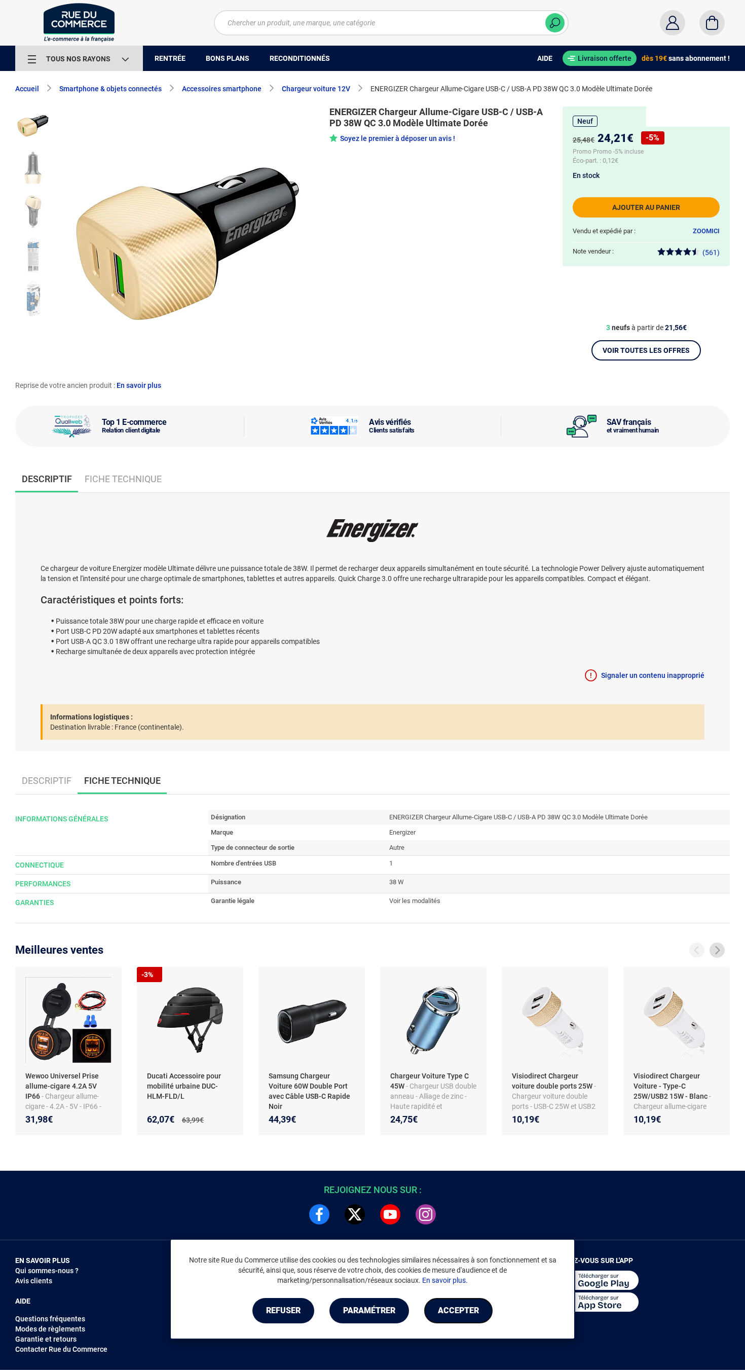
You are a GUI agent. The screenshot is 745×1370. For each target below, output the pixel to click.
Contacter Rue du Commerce (61, 1349)
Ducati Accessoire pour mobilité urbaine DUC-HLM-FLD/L (184, 1086)
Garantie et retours (46, 1339)
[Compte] (672, 23)
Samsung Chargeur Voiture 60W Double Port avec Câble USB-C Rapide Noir (309, 1091)
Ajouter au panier (646, 207)
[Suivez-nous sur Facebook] (319, 1214)
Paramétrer (369, 1310)
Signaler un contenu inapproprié (652, 675)
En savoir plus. (445, 1280)
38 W (396, 882)
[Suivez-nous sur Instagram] (426, 1214)
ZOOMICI (706, 231)
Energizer (402, 832)
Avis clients (33, 1281)
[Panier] (712, 23)
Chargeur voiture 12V (316, 89)
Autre (396, 847)
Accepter (458, 1310)
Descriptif (46, 780)
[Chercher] (555, 22)
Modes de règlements (50, 1329)
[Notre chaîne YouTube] (390, 1214)
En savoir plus (139, 385)
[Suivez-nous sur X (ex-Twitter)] (355, 1214)
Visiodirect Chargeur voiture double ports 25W (553, 1081)
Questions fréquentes (50, 1319)
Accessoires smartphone (222, 89)
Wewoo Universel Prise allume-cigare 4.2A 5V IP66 (62, 1086)
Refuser (283, 1310)
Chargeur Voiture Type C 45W (429, 1081)
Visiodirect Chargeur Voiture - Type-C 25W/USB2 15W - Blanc (671, 1086)
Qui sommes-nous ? (47, 1271)
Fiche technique (123, 479)
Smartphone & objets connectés (110, 89)
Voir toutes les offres (646, 350)
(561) (711, 252)
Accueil (27, 89)
